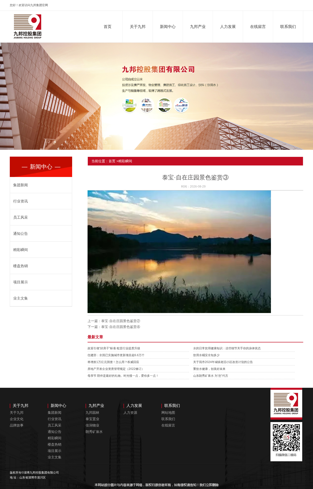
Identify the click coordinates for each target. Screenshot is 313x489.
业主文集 (20, 298)
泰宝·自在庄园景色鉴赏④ (120, 327)
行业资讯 (20, 201)
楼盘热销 (20, 266)
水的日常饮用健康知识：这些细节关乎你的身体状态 (227, 348)
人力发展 (228, 27)
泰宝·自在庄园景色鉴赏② (120, 321)
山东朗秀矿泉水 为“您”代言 (210, 375)
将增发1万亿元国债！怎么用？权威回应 (113, 362)
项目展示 (20, 282)
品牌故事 (16, 425)
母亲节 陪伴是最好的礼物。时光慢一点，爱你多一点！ (123, 375)
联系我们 (288, 27)
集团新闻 (20, 185)
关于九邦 (137, 27)
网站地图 (168, 412)
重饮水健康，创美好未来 (209, 369)
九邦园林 (92, 412)
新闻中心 (168, 27)
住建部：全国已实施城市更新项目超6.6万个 (116, 355)
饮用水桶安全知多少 (206, 355)
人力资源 (130, 412)
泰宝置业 (92, 419)
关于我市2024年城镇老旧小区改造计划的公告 (223, 362)
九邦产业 (198, 27)
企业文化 (16, 419)
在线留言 (258, 27)
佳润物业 (92, 425)
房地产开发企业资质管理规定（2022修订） (116, 369)
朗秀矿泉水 (94, 432)
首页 (108, 27)
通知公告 (20, 233)
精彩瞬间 (20, 250)
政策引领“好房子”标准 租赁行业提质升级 (114, 348)
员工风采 (20, 217)
